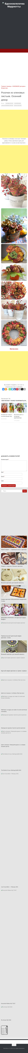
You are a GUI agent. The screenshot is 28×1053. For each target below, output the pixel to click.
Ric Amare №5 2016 (6, 1020)
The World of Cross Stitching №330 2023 (11, 770)
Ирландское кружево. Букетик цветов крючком (13, 728)
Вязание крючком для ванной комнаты (12, 582)
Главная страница (6, 86)
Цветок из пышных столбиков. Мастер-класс (12, 693)
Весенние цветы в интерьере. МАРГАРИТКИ (18, 416)
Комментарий (5, 459)
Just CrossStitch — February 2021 (9, 887)
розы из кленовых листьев (7, 105)
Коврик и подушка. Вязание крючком (12, 566)
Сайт (2, 480)
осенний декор (17, 103)
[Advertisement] (14, 32)
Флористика (4, 88)
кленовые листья (9, 103)
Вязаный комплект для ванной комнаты (12, 654)
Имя (2, 472)
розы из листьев (17, 105)
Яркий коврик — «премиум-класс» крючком (14, 549)
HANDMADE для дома (18, 86)
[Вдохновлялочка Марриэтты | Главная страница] (14, 5)
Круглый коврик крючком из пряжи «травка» (14, 671)
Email (3, 476)
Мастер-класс (14, 349)
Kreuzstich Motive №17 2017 (8, 1003)
